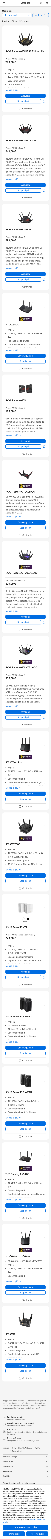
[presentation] (28, 15)
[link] (25, 3)
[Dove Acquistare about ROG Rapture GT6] (43, 446)
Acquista (25, 96)
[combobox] (16, 15)
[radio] (23, 918)
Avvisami (25, 441)
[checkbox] (25, 109)
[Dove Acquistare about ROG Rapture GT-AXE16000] (43, 622)
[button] (4, 3)
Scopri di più (23, 101)
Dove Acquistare (25, 356)
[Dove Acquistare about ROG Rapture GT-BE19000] (43, 190)
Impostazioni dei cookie (25, 1527)
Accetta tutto (37, 1534)
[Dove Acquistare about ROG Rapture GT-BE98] (43, 279)
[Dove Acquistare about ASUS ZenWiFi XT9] (43, 977)
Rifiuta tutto (14, 1534)
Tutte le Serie (17, 1451)
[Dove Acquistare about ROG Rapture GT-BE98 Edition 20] (43, 101)
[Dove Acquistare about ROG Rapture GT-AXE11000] (43, 717)
